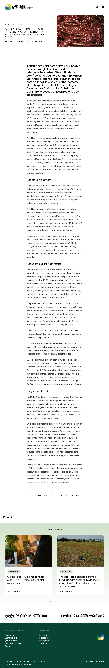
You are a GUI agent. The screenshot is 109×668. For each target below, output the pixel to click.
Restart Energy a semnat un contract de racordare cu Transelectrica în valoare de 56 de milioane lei (26, 616)
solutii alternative (73, 495)
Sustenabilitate (34, 41)
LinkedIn (43, 634)
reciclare (47, 495)
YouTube (43, 643)
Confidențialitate (29, 661)
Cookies (41, 661)
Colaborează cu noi (13, 643)
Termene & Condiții (13, 661)
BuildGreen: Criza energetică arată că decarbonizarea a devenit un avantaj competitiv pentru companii (81, 580)
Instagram (44, 640)
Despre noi (9, 634)
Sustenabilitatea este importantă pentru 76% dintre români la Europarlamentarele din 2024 (82, 615)
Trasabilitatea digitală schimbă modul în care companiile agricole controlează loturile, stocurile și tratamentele (27, 581)
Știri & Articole (11, 640)
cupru (39, 495)
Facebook (44, 637)
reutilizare (59, 495)
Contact (8, 646)
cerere (30, 495)
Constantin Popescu (14, 41)
